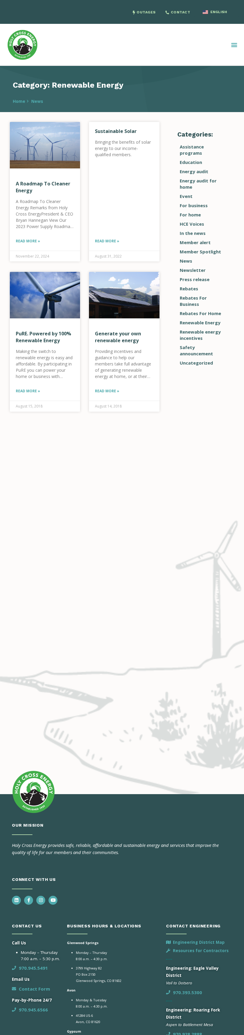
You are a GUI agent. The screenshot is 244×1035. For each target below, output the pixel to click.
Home (19, 101)
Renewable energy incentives (200, 335)
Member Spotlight (200, 252)
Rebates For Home (200, 313)
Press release (194, 279)
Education (191, 162)
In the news (193, 233)
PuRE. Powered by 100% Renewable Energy (43, 337)
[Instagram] (40, 900)
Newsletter (193, 270)
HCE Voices (192, 224)
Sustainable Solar (116, 131)
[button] (234, 44)
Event (186, 196)
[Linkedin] (16, 900)
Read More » (28, 241)
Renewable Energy (200, 323)
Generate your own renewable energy (118, 337)
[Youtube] (53, 900)
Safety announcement (196, 350)
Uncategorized (196, 363)
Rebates (189, 289)
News (37, 101)
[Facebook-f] (28, 900)
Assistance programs (192, 150)
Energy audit (194, 171)
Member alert (195, 242)
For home (190, 215)
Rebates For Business (193, 301)
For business (194, 205)
